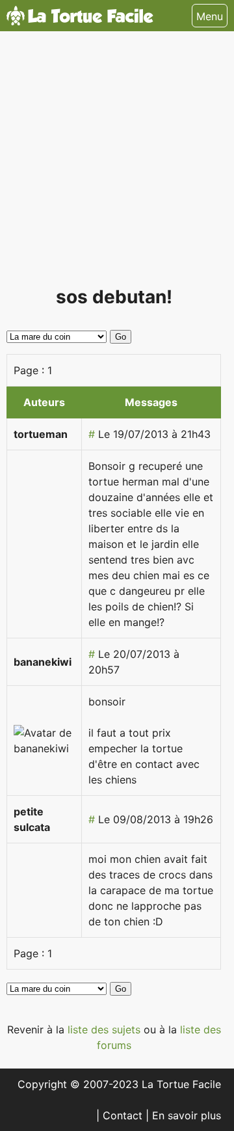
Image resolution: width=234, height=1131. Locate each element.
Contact (124, 1115)
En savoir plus (186, 1115)
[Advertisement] (117, 164)
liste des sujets (106, 1029)
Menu (209, 16)
